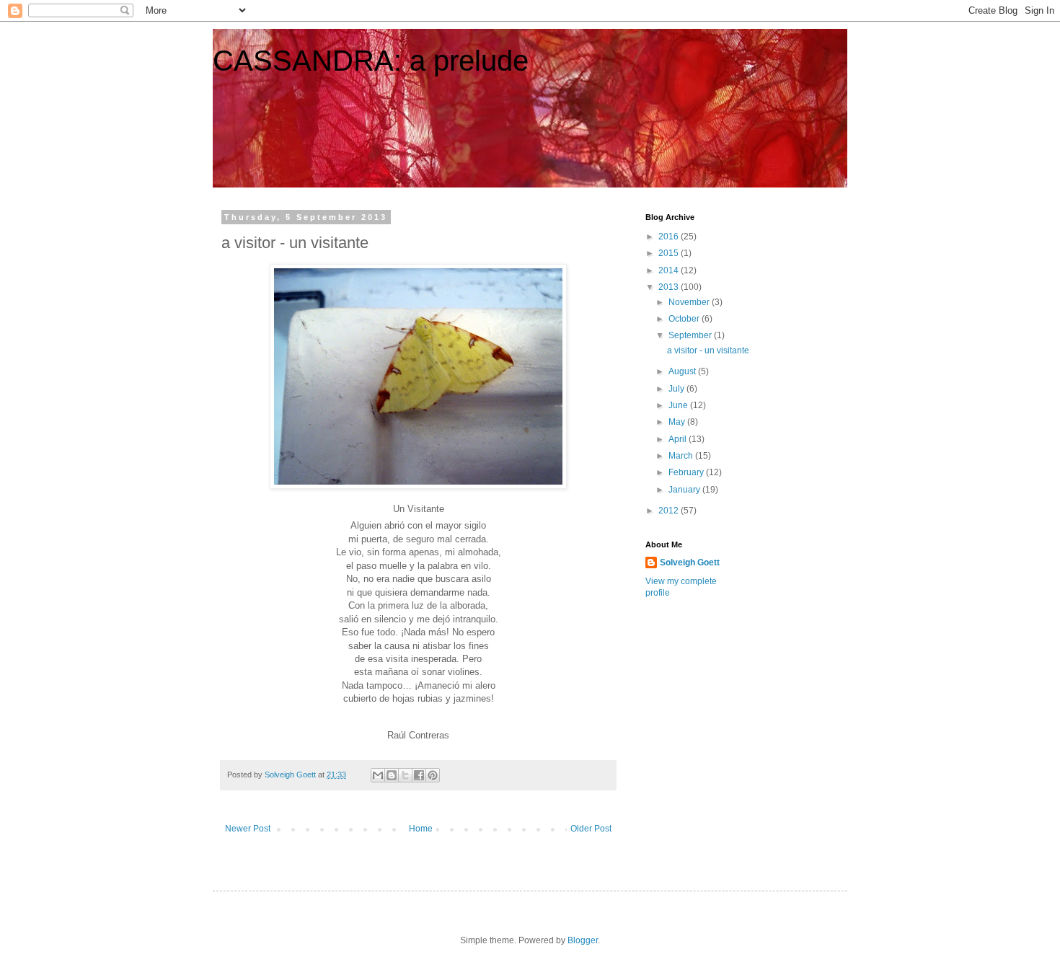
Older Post (590, 829)
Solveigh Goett (690, 562)
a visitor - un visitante (708, 350)
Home (421, 829)
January (685, 490)
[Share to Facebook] (419, 775)
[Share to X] (405, 775)
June (679, 405)
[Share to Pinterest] (432, 775)
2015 (669, 253)
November (690, 302)
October (685, 319)
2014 (669, 270)
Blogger (582, 940)
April (678, 439)
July (677, 389)
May (677, 422)
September (691, 335)
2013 (669, 287)
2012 (669, 511)
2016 (669, 236)
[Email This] (378, 775)
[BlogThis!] (391, 775)
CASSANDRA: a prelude (371, 60)
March (681, 456)
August (683, 371)
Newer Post (247, 829)
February (687, 472)
